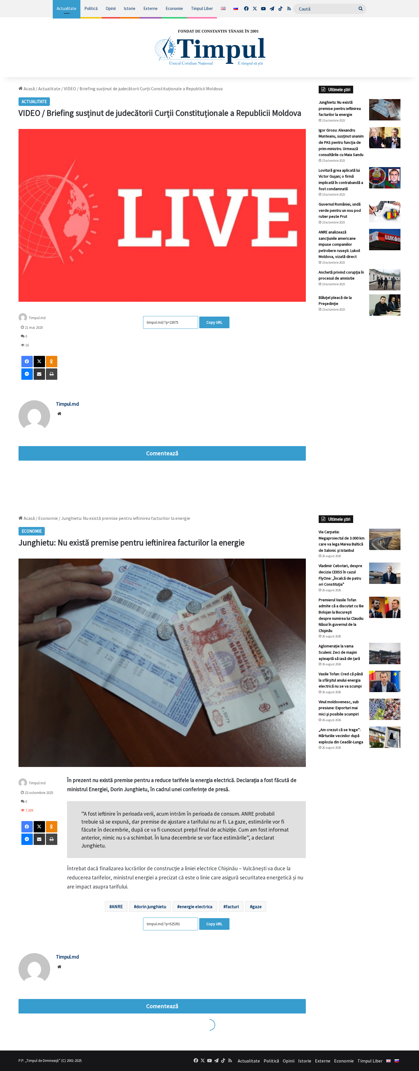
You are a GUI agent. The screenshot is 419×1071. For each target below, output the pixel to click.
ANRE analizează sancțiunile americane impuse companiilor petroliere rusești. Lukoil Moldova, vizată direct (339, 244)
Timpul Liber (202, 8)
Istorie (129, 8)
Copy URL (214, 322)
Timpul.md (37, 317)
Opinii (111, 8)
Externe (150, 8)
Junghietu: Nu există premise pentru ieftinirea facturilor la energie (340, 108)
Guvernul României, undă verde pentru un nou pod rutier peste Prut (340, 210)
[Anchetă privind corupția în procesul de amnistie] (384, 279)
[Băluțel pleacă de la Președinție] (384, 305)
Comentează (162, 453)
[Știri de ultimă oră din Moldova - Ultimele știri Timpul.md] (209, 47)
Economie (174, 8)
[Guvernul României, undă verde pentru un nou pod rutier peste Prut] (384, 211)
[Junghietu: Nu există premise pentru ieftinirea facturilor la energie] (384, 109)
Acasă (29, 88)
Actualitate (66, 8)
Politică (91, 8)
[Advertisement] (360, 415)
